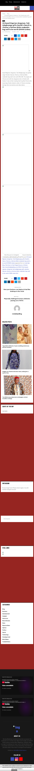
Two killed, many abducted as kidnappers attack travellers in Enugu (15, 398)
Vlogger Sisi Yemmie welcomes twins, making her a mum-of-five (15, 372)
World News (5, 639)
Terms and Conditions (17, 768)
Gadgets (4, 616)
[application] (17, 685)
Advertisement (16, 2)
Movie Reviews (6, 620)
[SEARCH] (30, 518)
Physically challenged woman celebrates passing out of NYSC (17, 300)
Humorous (5, 618)
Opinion (4, 627)
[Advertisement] (13, 425)
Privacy (10, 2)
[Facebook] (12, 759)
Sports (4, 632)
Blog (7, 2)
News (3, 623)
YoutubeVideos (6, 641)
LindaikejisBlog (7, 31)
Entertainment (6, 613)
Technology (5, 634)
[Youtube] (21, 759)
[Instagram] (16, 759)
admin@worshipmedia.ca (20, 750)
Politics (4, 630)
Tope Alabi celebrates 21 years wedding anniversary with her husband (15, 346)
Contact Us (23, 2)
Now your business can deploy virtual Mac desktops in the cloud (17, 290)
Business (4, 611)
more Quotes (4, 411)
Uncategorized (6, 637)
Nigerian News (6, 625)
